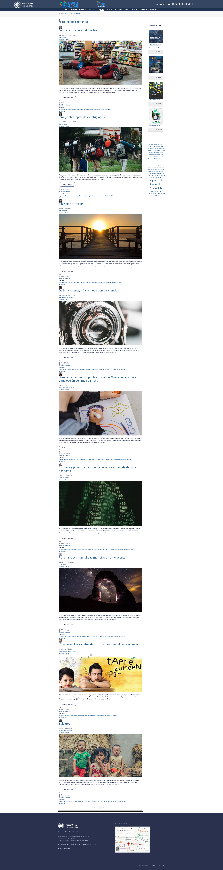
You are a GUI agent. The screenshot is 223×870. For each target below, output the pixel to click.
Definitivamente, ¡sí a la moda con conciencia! (88, 290)
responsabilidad (151, 193)
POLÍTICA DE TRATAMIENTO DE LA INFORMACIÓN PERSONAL (77, 844)
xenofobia (123, 801)
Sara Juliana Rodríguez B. (66, 297)
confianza (151, 144)
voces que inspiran (84, 801)
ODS (156, 193)
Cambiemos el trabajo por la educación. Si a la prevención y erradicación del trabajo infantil (97, 378)
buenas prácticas (152, 138)
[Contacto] (169, 4)
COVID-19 (108, 549)
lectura (87, 109)
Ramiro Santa (63, 37)
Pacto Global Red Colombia (157, 866)
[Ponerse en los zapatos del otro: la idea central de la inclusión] (100, 673)
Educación (155, 150)
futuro (159, 163)
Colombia (80, 196)
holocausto (62, 801)
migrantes (62, 196)
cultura (160, 191)
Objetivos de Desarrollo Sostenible (100, 109)
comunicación (161, 193)
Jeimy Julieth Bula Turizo (66, 387)
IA (157, 152)
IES (158, 191)
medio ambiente (85, 282)
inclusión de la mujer (65, 636)
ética (152, 177)
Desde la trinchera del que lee (78, 30)
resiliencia (151, 163)
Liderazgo (155, 158)
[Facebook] (176, 4)
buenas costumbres (153, 156)
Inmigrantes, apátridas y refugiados (82, 117)
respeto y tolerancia (71, 716)
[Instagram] (186, 4)
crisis (159, 158)
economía (162, 175)
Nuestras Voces (64, 39)
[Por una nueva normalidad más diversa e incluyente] (100, 590)
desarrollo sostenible (159, 160)
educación (93, 459)
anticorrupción (94, 282)
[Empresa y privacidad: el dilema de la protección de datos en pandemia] (100, 503)
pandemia (156, 154)
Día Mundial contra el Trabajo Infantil (79, 459)
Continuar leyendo (67, 98)
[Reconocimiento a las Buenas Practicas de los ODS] (110, 4)
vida (158, 169)
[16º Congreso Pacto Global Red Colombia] (78, 4)
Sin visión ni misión (71, 203)
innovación (150, 171)
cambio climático (160, 138)
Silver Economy (155, 165)
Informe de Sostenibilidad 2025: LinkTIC (161, 100)
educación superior (152, 169)
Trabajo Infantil (63, 459)
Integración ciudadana (84, 636)
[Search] (192, 4)
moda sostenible (64, 369)
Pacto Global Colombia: (72, 832)
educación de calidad (159, 171)
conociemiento (80, 109)
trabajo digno (88, 196)
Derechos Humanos (65, 109)
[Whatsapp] (189, 4)
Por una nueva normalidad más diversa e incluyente (92, 557)
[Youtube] (179, 4)
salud (155, 167)
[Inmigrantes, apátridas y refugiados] (100, 149)
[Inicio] (66, 9)
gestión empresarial (158, 142)
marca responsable (75, 369)
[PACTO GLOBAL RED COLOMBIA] (36, 4)
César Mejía (62, 564)
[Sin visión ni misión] (100, 236)
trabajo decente (160, 167)
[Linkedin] (182, 4)
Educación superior (153, 173)
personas (162, 169)
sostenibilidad (63, 282)
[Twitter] (173, 4)
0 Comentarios (65, 105)
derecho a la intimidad (77, 549)
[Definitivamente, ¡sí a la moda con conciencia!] (100, 323)
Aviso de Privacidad (64, 848)
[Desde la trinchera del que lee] (100, 63)
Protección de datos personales (94, 549)
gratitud (149, 148)
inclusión (74, 636)
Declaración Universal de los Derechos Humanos (105, 801)
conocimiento (153, 191)
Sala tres (64, 723)
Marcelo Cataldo (64, 478)
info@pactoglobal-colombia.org (79, 840)
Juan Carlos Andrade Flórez (67, 651)
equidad (156, 163)
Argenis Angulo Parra (65, 730)
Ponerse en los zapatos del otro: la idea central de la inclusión (99, 644)
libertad (73, 109)
